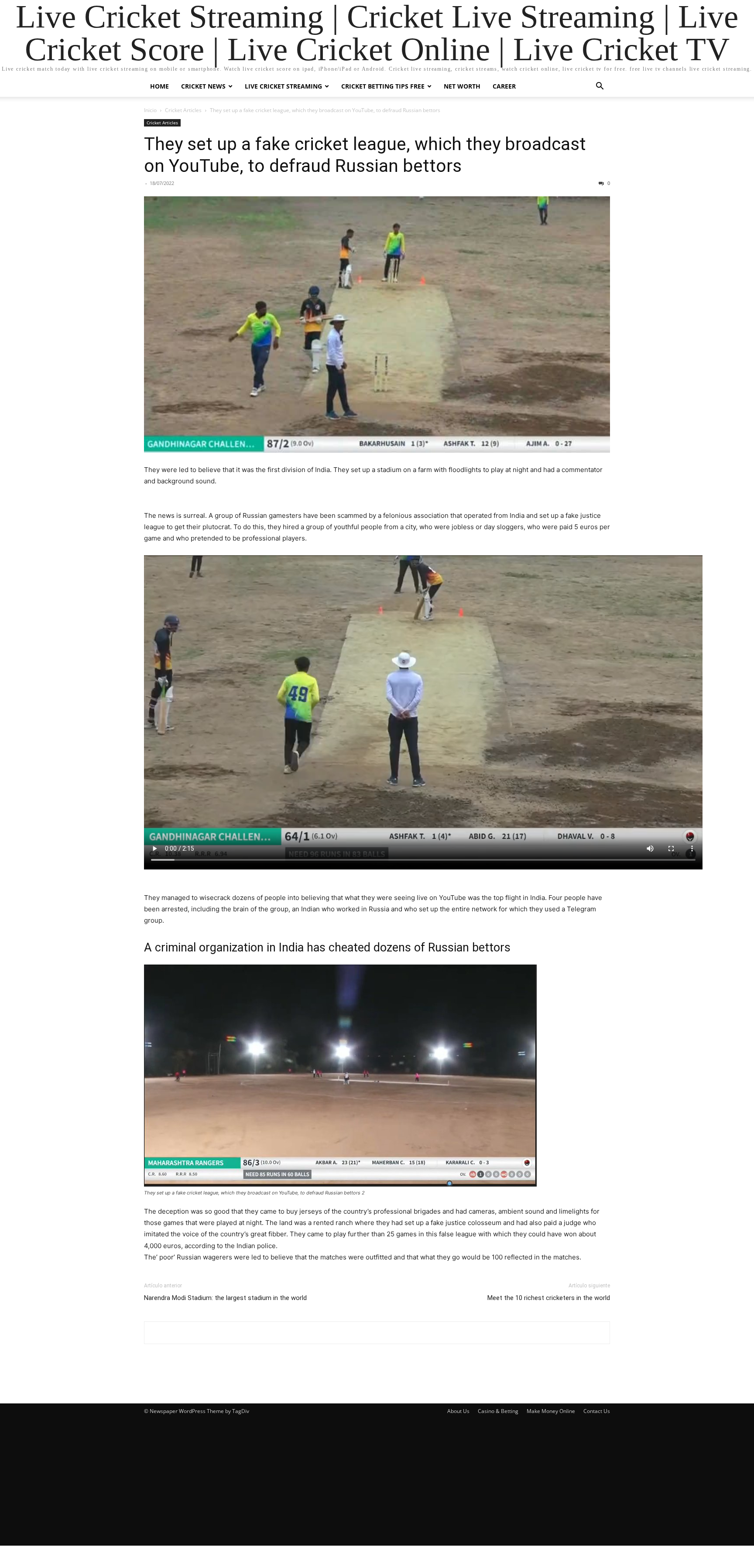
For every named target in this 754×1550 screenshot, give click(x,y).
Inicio (150, 110)
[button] (599, 87)
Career (504, 86)
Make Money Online (551, 1411)
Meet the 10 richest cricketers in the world (548, 1298)
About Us (458, 1411)
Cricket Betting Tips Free (383, 86)
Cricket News (203, 86)
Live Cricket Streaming (283, 86)
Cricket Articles (183, 110)
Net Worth (462, 86)
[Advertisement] (377, 1484)
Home (159, 86)
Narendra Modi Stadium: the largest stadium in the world (225, 1298)
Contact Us (596, 1411)
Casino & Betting (498, 1411)
